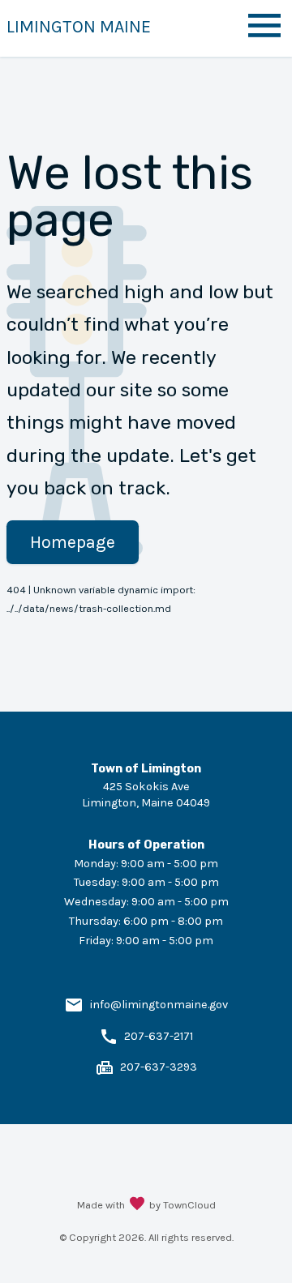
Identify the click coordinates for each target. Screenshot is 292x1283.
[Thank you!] (137, 1205)
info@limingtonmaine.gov (159, 1004)
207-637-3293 (158, 1067)
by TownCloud (182, 1205)
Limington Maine (78, 26)
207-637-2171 (158, 1036)
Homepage (72, 542)
